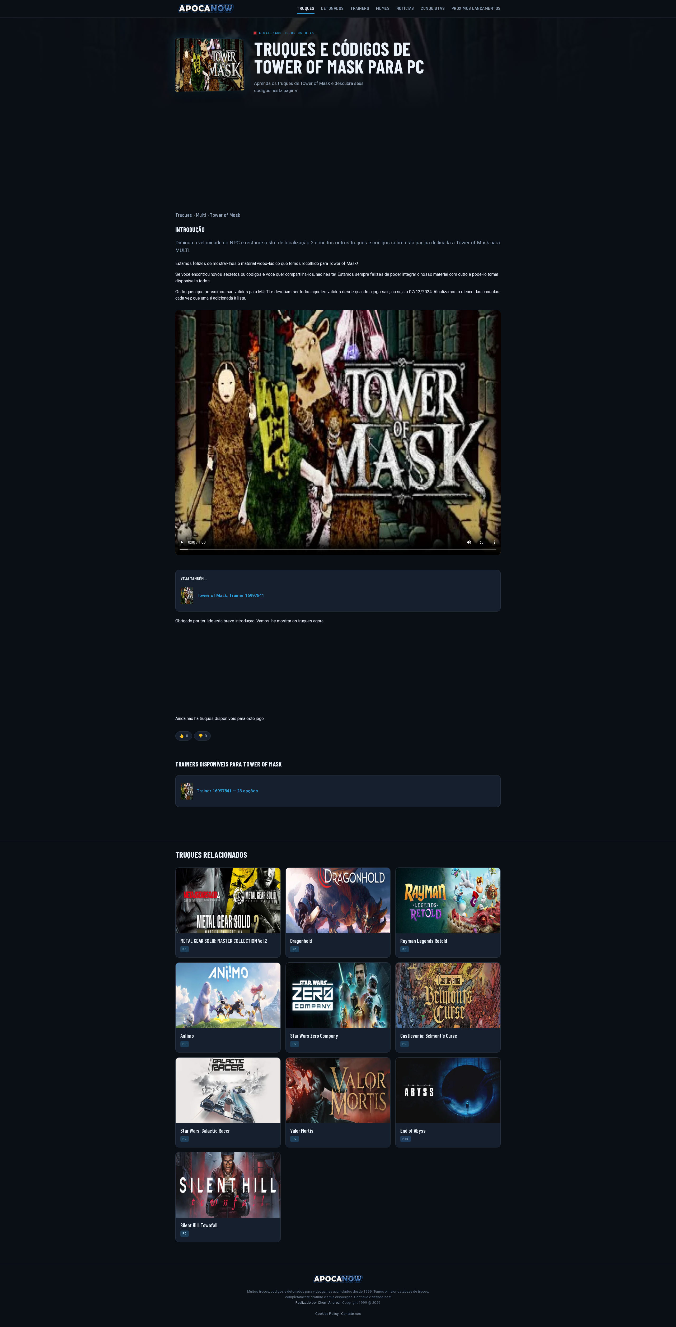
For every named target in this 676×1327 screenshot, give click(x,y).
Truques (305, 8)
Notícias (405, 8)
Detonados (332, 8)
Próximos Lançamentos (476, 8)
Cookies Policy (327, 1313)
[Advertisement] (338, 150)
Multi (201, 215)
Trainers (359, 8)
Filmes (382, 8)
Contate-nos (351, 1313)
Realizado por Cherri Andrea (317, 1302)
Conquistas (433, 8)
